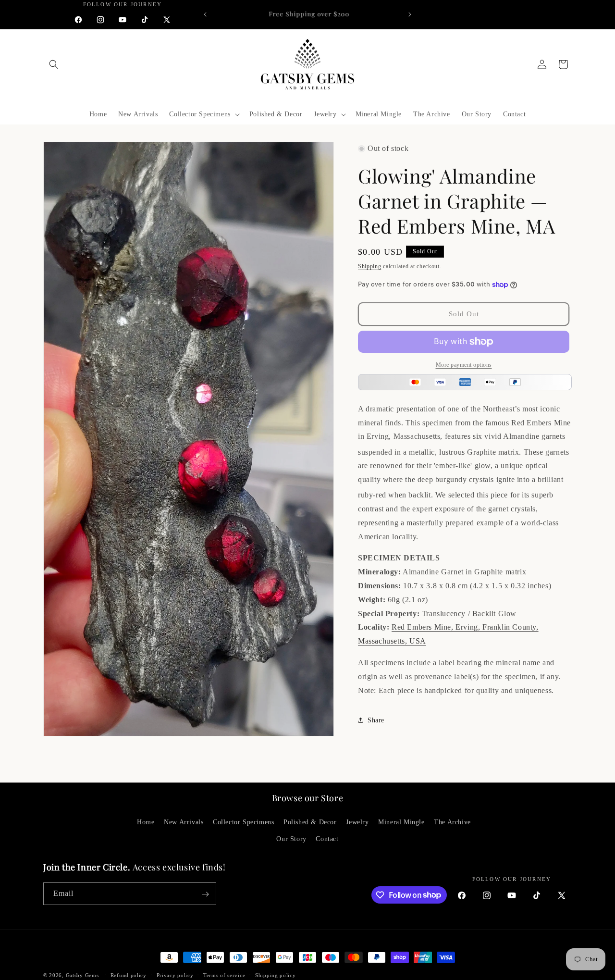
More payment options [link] (464, 364)
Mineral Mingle (401, 822)
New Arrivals (183, 822)
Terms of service (224, 975)
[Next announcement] (409, 14)
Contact (327, 839)
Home (145, 822)
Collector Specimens (243, 822)
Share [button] (376, 720)
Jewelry (357, 822)
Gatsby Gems (82, 975)
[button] (53, 64)
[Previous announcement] (205, 14)
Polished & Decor (310, 822)
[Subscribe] (205, 894)
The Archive (452, 822)
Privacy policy (175, 975)
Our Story (291, 839)
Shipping (369, 266)
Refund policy (129, 975)
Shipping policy (275, 975)
